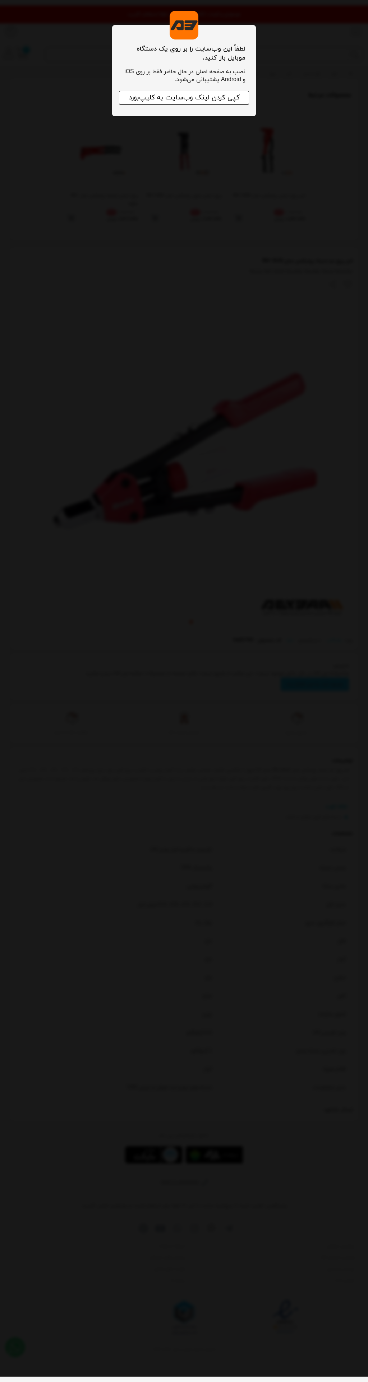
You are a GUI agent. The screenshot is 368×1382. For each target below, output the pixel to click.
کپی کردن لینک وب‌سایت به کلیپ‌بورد (184, 98)
